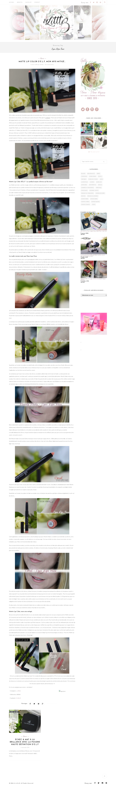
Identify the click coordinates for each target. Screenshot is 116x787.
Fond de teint (93, 179)
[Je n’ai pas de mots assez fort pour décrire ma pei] (100, 142)
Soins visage (85, 204)
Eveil (100, 176)
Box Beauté (91, 173)
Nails (100, 184)
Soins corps (85, 201)
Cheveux (84, 176)
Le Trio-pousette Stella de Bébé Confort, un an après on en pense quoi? (93, 255)
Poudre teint (94, 190)
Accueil (11, 2)
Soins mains (95, 201)
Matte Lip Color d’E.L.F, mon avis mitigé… (42, 62)
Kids (101, 179)
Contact (37, 2)
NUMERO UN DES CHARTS (89, 212)
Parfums (98, 187)
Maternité (92, 184)
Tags (93, 204)
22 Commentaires (49, 64)
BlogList (29, 2)
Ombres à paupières (87, 187)
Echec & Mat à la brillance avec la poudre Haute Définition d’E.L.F (25, 742)
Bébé (98, 173)
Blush (83, 173)
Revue (42, 58)
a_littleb (18, 691)
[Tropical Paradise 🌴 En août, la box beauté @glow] (87, 129)
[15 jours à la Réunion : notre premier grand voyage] (100, 129)
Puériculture (100, 193)
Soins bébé (84, 198)
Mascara (84, 184)
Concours (92, 176)
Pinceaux (84, 190)
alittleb (41, 64)
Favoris (83, 179)
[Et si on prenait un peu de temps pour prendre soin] (87, 142)
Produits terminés (87, 193)
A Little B (18, 698)
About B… (20, 2)
